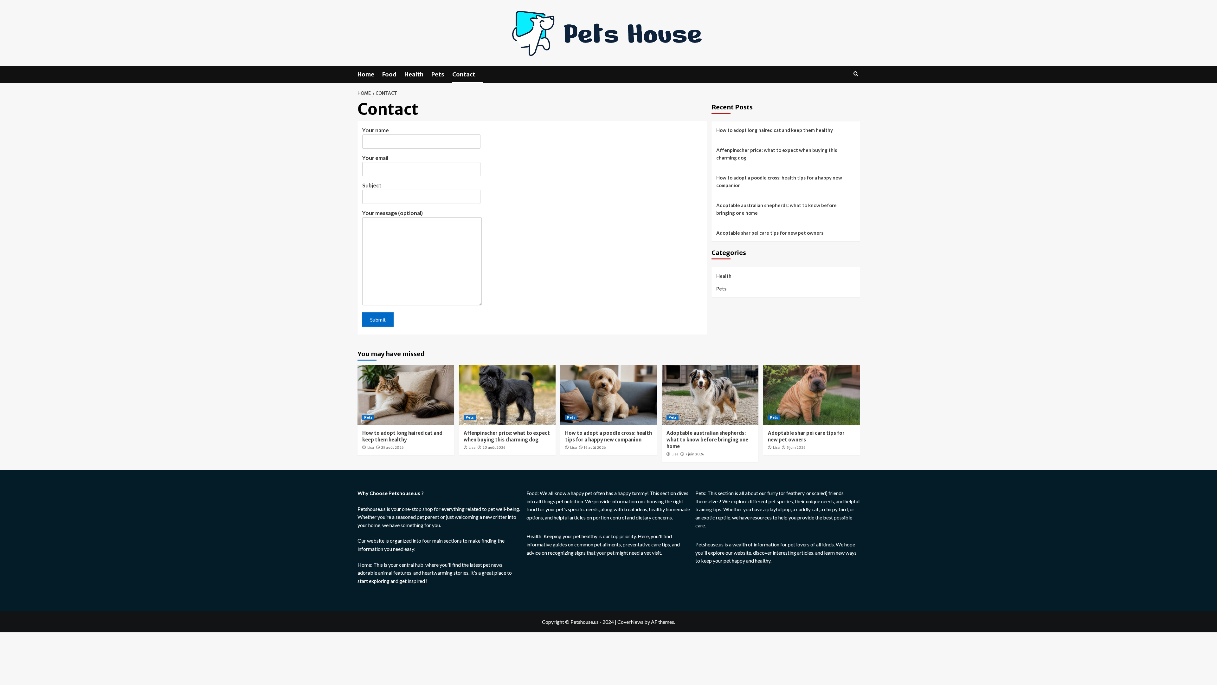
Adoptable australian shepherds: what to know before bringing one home (776, 209)
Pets (437, 74)
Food (389, 74)
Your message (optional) (392, 213)
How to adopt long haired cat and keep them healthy (774, 130)
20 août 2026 (493, 447)
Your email (375, 157)
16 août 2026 (595, 447)
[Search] (856, 74)
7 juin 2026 (694, 454)
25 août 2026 (392, 447)
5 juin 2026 (796, 447)
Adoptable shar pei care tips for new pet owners (769, 233)
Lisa (370, 447)
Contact (463, 74)
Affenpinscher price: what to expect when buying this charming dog (776, 153)
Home (365, 74)
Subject (372, 185)
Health (413, 74)
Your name (375, 130)
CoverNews (630, 622)
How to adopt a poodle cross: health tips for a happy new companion (779, 181)
